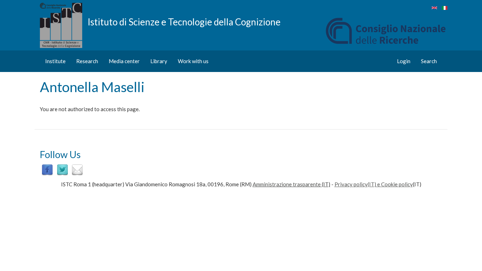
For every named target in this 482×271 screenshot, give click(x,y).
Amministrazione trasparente (287, 184)
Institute (55, 61)
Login (403, 61)
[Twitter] (62, 169)
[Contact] (77, 169)
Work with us (193, 61)
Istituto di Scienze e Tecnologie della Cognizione (184, 21)
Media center (124, 61)
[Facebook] (47, 169)
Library (158, 61)
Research (87, 61)
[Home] (64, 25)
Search (429, 61)
